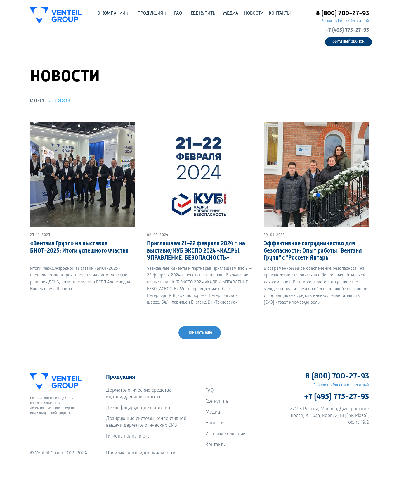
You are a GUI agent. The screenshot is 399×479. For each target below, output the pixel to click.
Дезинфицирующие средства (138, 407)
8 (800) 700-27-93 (342, 13)
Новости (62, 100)
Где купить (216, 401)
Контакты (215, 444)
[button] (348, 41)
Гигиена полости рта (128, 436)
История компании (225, 433)
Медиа (212, 412)
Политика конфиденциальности (140, 453)
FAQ (209, 390)
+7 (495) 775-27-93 (347, 30)
